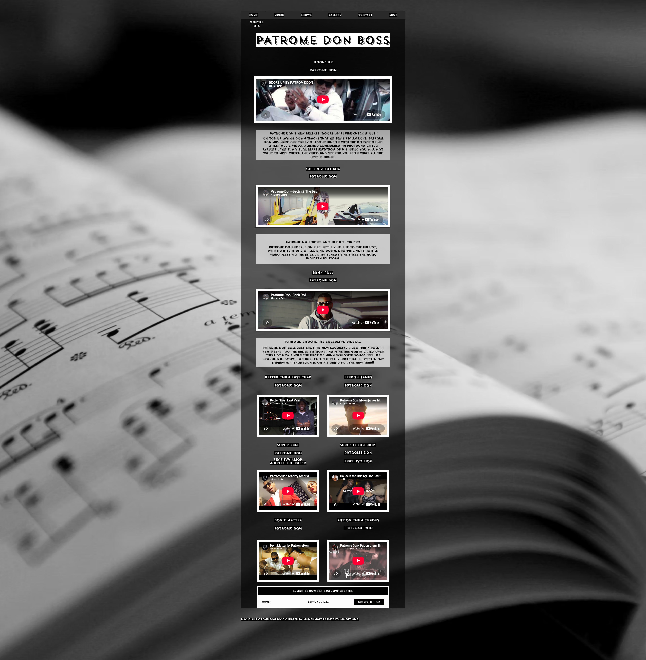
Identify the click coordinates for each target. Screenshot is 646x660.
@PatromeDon (299, 362)
